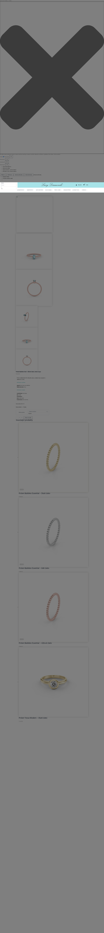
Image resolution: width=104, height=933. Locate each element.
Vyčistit (30, 413)
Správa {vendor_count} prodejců (9, 170)
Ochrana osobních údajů (8, 178)
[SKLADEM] (53, 457)
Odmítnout (9, 175)
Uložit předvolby (28, 175)
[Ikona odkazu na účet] (76, 185)
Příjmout (3, 175)
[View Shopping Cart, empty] (84, 185)
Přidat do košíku (28, 418)
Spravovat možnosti (7, 167)
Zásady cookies (6, 177)
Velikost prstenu (22, 412)
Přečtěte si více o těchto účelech (9, 171)
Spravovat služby (6, 168)
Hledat (2, 183)
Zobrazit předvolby (19, 175)
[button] (52, 78)
